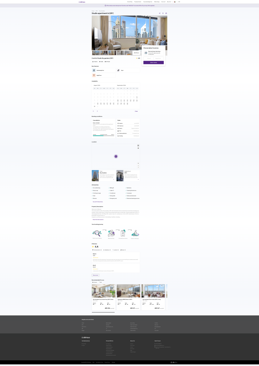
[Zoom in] (138, 163)
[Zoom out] (138, 165)
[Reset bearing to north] (138, 167)
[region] (129, 298)
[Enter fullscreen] (138, 145)
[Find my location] (138, 148)
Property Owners (137, 1)
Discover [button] (163, 1)
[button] (175, 1)
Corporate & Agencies (147, 1)
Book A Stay (129, 1)
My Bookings (156, 1)
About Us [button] (169, 1)
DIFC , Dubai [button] (95, 300)
